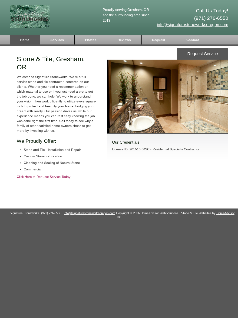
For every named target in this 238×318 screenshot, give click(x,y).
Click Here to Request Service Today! (44, 177)
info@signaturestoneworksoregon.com (192, 24)
